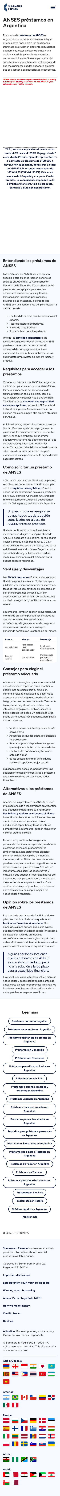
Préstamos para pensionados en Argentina (29, 1109)
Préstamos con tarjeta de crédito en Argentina (29, 1039)
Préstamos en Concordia (29, 1049)
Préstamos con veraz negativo (29, 1021)
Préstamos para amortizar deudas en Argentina (29, 1182)
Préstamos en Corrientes (29, 1058)
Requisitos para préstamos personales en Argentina (30, 1133)
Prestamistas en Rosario (30, 1200)
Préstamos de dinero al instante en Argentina (29, 1153)
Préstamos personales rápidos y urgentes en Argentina (29, 1088)
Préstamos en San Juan (29, 1078)
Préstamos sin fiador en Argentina (29, 1163)
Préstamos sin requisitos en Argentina (30, 1029)
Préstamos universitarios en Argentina (29, 1143)
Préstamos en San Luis (29, 1192)
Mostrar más (30, 1216)
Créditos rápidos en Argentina (29, 1209)
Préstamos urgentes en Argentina (29, 1098)
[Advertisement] (30, 115)
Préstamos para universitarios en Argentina (29, 1121)
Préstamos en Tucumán (29, 1172)
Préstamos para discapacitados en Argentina (29, 1068)
